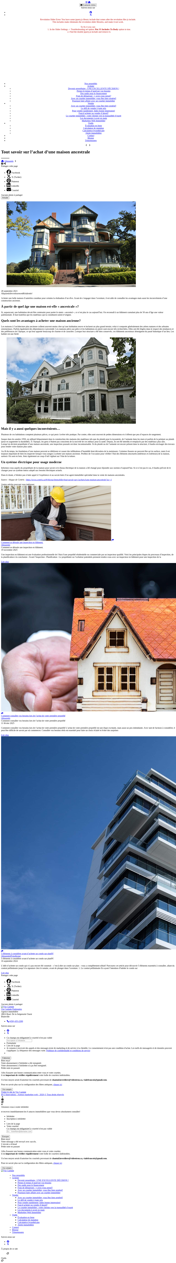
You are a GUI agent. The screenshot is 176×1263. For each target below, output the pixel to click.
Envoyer (5, 1136)
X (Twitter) (16, 177)
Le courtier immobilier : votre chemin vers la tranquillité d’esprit (93, 116)
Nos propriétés (90, 83)
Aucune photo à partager (12, 195)
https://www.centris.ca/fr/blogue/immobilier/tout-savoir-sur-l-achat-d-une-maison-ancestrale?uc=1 (69, 480)
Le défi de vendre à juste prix (93, 108)
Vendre (91, 103)
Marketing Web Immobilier (93, 121)
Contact (90, 135)
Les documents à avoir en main (93, 118)
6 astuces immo (89, 5)
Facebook (16, 173)
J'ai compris (7, 1089)
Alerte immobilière (93, 133)
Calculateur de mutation (93, 128)
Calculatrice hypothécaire (93, 130)
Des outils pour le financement (93, 93)
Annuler (5, 198)
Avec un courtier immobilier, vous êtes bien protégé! (93, 98)
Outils (90, 123)
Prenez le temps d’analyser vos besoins (93, 91)
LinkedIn (15, 186)
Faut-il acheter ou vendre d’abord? (93, 113)
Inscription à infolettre (16, 1119)
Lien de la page (13, 1045)
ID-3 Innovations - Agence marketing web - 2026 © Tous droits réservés (32, 1094)
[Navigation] (86, 2)
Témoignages (91, 140)
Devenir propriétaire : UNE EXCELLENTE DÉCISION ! (93, 88)
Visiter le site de (13, 1092)
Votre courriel (12, 1126)
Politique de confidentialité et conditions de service (68, 1050)
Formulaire (11, 1043)
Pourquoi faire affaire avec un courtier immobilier (93, 101)
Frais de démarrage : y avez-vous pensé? (93, 96)
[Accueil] (89, 2)
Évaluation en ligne (93, 125)
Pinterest (15, 181)
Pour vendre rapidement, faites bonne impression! (93, 111)
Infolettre (10, 1116)
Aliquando (8, 161)
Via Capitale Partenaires (11, 1009)
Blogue (91, 138)
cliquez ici (57, 1084)
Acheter (90, 86)
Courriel (15, 190)
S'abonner (6, 1058)
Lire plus (5, 562)
